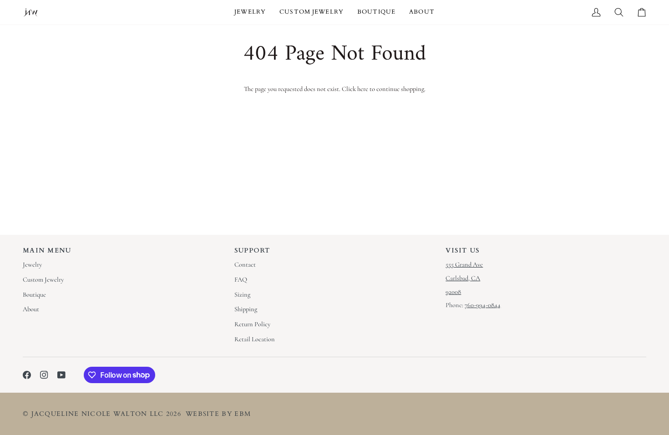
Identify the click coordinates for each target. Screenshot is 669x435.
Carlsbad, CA (463, 278)
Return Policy (252, 324)
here (362, 89)
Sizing (242, 294)
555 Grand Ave (464, 264)
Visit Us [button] (463, 250)
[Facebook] (27, 375)
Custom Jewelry (43, 279)
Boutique (34, 294)
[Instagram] (44, 375)
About (31, 309)
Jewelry (32, 264)
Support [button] (252, 250)
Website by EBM (218, 414)
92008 (453, 292)
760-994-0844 (483, 305)
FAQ (240, 279)
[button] (250, 12)
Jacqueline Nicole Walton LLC (97, 414)
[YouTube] (61, 375)
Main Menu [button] (47, 250)
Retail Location (254, 339)
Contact (245, 264)
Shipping (245, 309)
